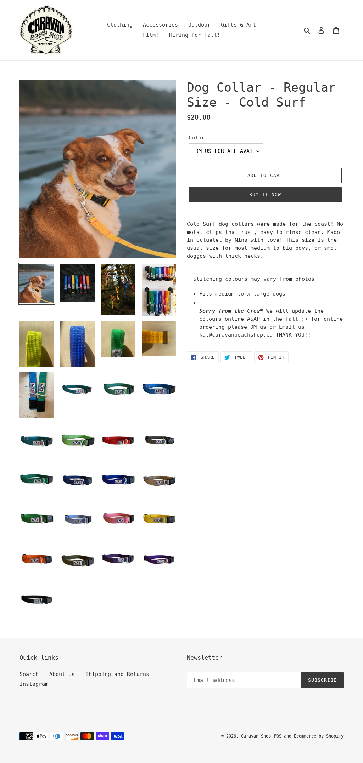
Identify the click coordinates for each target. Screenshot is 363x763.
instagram (33, 684)
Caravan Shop (256, 736)
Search (29, 674)
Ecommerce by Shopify (319, 736)
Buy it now (265, 194)
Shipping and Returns (117, 674)
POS (277, 736)
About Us (62, 674)
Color (197, 137)
